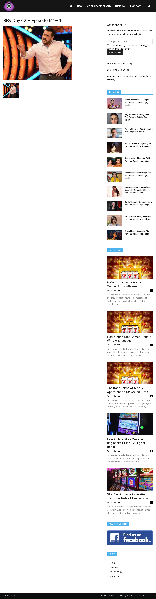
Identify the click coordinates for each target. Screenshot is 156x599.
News (80, 6)
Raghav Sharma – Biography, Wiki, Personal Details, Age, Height (137, 117)
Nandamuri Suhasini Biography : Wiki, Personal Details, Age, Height (138, 175)
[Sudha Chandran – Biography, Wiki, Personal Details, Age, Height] (114, 103)
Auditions (121, 6)
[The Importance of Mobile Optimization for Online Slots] (130, 373)
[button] (149, 6)
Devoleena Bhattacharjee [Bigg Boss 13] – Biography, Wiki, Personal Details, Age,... (138, 190)
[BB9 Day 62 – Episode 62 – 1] (37, 79)
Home (112, 562)
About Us (113, 567)
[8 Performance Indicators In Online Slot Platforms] (130, 267)
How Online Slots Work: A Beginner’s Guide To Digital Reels (126, 443)
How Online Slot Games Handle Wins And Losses (129, 338)
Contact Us (114, 576)
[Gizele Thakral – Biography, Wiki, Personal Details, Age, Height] (114, 206)
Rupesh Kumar (113, 290)
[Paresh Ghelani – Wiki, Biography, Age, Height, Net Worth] (114, 133)
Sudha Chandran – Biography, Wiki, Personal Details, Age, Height (137, 102)
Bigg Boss (135, 6)
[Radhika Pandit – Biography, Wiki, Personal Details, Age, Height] (114, 147)
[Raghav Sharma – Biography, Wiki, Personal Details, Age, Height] (114, 118)
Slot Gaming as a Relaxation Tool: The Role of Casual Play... (129, 496)
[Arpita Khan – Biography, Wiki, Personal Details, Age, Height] (114, 235)
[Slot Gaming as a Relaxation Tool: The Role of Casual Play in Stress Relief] (130, 479)
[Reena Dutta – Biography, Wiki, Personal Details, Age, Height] (114, 162)
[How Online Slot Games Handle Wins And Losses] (130, 322)
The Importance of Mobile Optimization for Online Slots (127, 390)
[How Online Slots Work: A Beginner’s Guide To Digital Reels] (130, 424)
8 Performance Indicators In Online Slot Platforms (126, 284)
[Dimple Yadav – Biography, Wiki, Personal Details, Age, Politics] (114, 220)
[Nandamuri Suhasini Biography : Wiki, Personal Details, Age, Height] (114, 176)
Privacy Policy (115, 571)
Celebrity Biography (99, 6)
